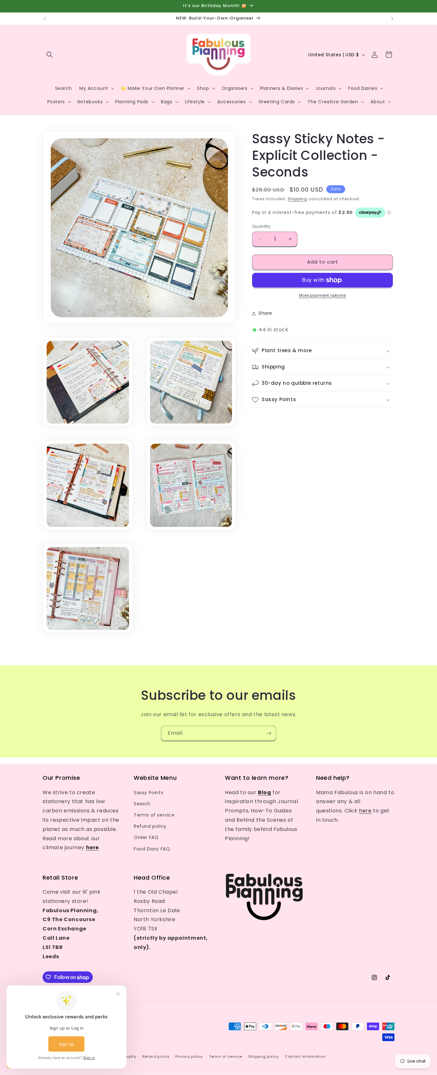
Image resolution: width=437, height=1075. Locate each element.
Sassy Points (148, 792)
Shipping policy (263, 1056)
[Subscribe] (269, 733)
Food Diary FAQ (152, 849)
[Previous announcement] (45, 18)
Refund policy (150, 826)
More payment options (322, 295)
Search (142, 804)
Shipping (297, 199)
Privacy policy (189, 1056)
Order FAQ (146, 837)
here (365, 810)
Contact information (305, 1056)
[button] (50, 55)
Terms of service (154, 815)
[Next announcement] (392, 18)
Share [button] (265, 313)
